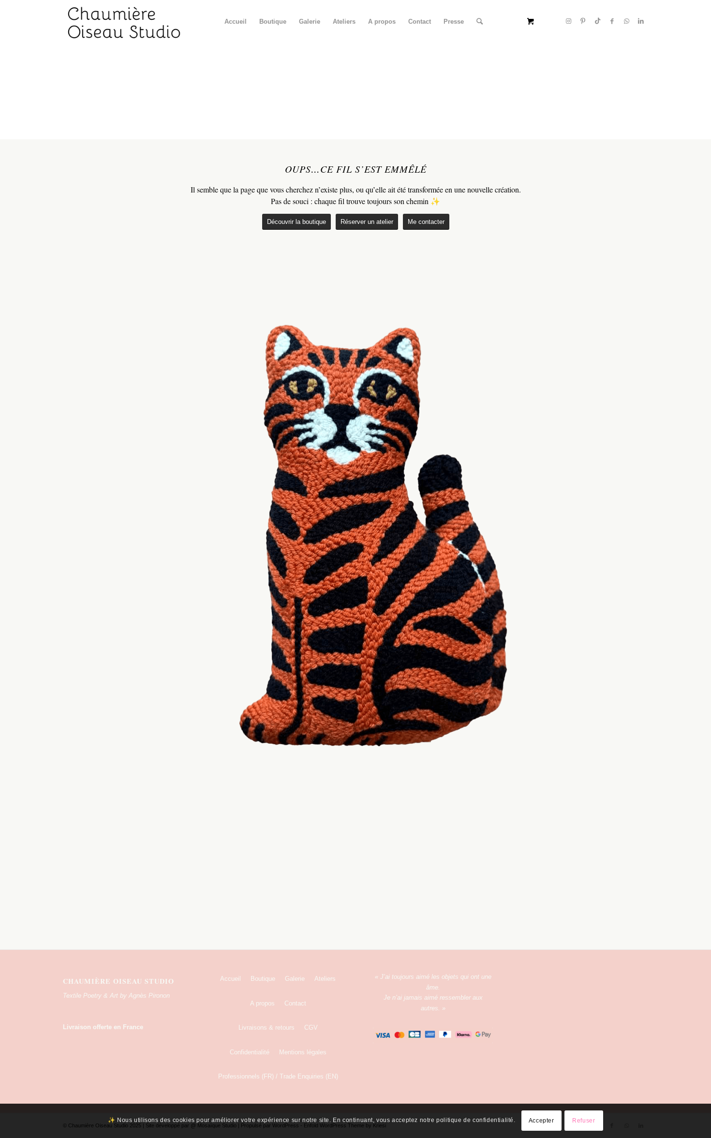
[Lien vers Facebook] (612, 21)
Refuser (583, 1121)
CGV (311, 1027)
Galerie (295, 978)
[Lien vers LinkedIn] (641, 21)
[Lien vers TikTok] (597, 21)
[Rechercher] (479, 22)
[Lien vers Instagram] (568, 21)
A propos (262, 1003)
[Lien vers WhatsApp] (626, 21)
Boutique (263, 978)
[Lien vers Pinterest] (583, 21)
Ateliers (325, 978)
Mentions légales (302, 1052)
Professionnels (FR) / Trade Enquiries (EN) (278, 1076)
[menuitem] (235, 22)
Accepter (541, 1121)
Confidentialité (249, 1052)
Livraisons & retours (266, 1027)
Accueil (230, 978)
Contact (295, 1003)
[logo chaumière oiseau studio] (124, 22)
